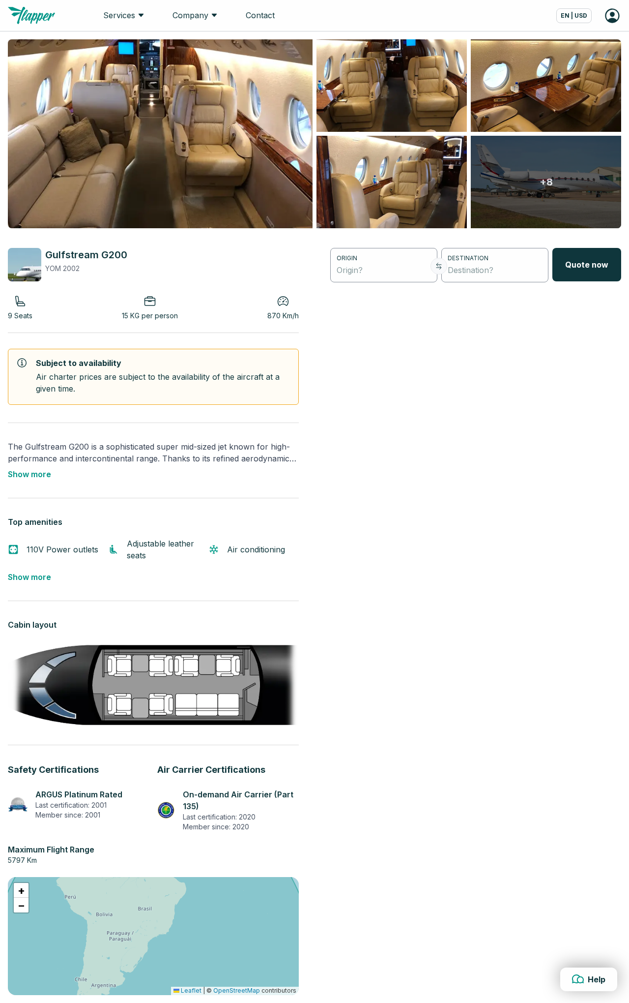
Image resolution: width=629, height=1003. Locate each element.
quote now (586, 265)
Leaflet (190, 990)
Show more (29, 474)
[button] (21, 890)
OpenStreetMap (236, 990)
